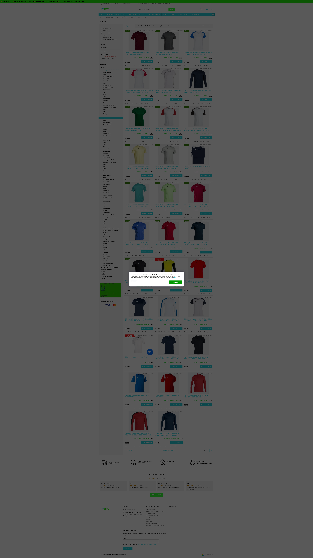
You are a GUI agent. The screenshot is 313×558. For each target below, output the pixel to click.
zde (175, 277)
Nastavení (134, 281)
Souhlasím (176, 282)
